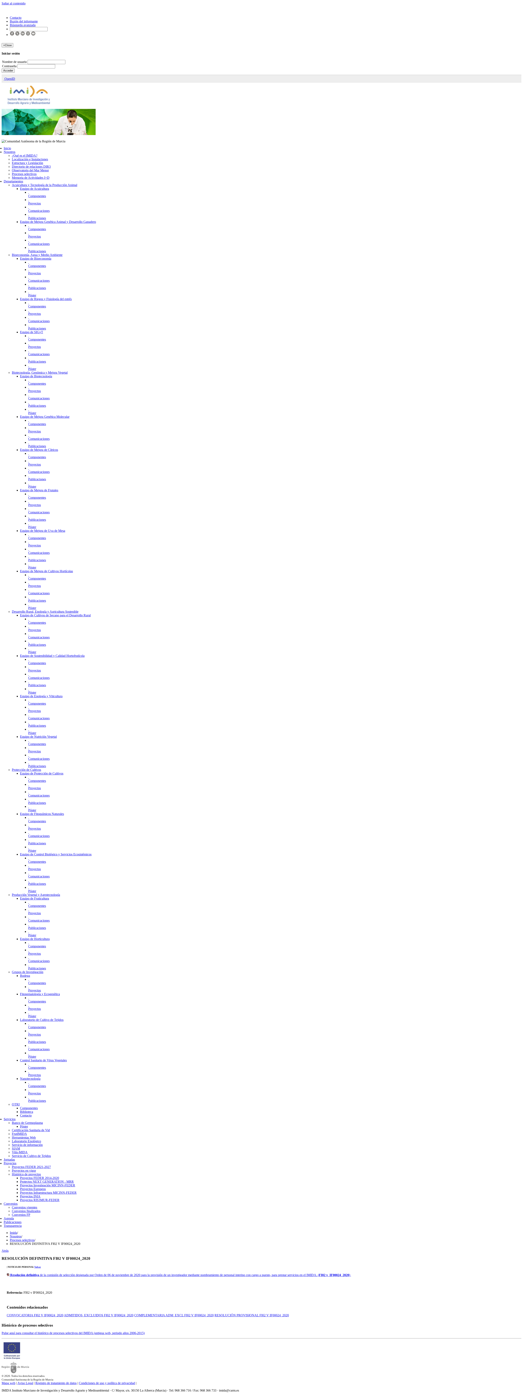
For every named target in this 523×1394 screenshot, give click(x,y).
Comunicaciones (39, 210)
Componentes (37, 196)
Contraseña (9, 66)
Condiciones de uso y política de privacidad (107, 1383)
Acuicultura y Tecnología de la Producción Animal (44, 185)
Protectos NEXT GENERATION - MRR (47, 1181)
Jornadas (9, 1159)
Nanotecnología (30, 1078)
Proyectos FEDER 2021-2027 (31, 1167)
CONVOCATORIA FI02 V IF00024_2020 (35, 1315)
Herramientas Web (24, 1137)
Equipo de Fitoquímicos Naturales (42, 814)
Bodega (25, 975)
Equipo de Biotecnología (36, 376)
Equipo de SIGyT (31, 332)
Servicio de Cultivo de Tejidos (31, 1156)
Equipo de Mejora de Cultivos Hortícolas (46, 571)
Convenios (11, 1203)
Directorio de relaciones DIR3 (31, 166)
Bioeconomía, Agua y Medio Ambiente (37, 255)
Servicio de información (27, 1145)
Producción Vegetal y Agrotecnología (36, 895)
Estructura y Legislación (27, 163)
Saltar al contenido (14, 3)
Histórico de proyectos (26, 1174)
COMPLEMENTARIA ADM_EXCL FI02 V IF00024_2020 (174, 1315)
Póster (32, 295)
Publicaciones (37, 218)
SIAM (16, 1148)
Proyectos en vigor (24, 1170)
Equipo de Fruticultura (34, 898)
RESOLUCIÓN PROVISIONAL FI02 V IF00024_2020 (252, 1315)
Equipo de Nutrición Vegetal (38, 736)
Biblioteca (26, 1111)
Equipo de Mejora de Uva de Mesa (42, 530)
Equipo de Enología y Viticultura (41, 696)
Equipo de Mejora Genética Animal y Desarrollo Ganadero (58, 222)
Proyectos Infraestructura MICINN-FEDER (48, 1192)
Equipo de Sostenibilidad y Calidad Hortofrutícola (52, 655)
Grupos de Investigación (27, 972)
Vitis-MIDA (20, 1152)
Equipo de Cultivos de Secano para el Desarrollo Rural (55, 615)
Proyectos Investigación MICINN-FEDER (47, 1185)
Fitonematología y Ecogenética (40, 994)
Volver (37, 1267)
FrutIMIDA (19, 1134)
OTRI (16, 1104)
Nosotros (9, 152)
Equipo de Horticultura (35, 939)
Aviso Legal (25, 1383)
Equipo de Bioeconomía (35, 258)
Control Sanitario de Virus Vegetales (43, 1060)
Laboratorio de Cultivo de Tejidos (42, 1020)
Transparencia (13, 1225)
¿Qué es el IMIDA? (24, 155)
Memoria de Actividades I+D (30, 177)
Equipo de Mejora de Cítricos (39, 450)
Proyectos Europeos (33, 1189)
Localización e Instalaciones (30, 159)
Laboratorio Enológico (26, 1141)
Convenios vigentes (24, 1207)
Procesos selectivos (24, 174)
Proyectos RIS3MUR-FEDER (39, 1200)
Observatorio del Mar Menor (30, 170)
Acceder (8, 70)
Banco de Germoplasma (27, 1123)
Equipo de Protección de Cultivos (41, 773)
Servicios (10, 1119)
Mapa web (8, 1383)
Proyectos (34, 203)
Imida (13, 1232)
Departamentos (13, 181)
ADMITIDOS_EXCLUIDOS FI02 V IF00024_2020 (98, 1315)
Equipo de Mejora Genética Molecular (44, 416)
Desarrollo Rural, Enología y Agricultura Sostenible (45, 611)
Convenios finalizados (26, 1211)
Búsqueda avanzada (23, 25)
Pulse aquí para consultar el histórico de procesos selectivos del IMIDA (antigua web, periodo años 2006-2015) (73, 1333)
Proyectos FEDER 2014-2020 (39, 1178)
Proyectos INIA (30, 1196)
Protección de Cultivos (26, 769)
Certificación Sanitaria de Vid (31, 1130)
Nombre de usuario (15, 62)
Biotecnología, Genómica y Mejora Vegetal (40, 372)
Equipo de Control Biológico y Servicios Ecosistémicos (56, 854)
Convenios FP (21, 1214)
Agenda (9, 1218)
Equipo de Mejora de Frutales (39, 490)
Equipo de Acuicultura (34, 188)
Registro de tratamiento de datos (56, 1383)
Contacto (26, 1115)
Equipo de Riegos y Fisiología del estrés (46, 299)
